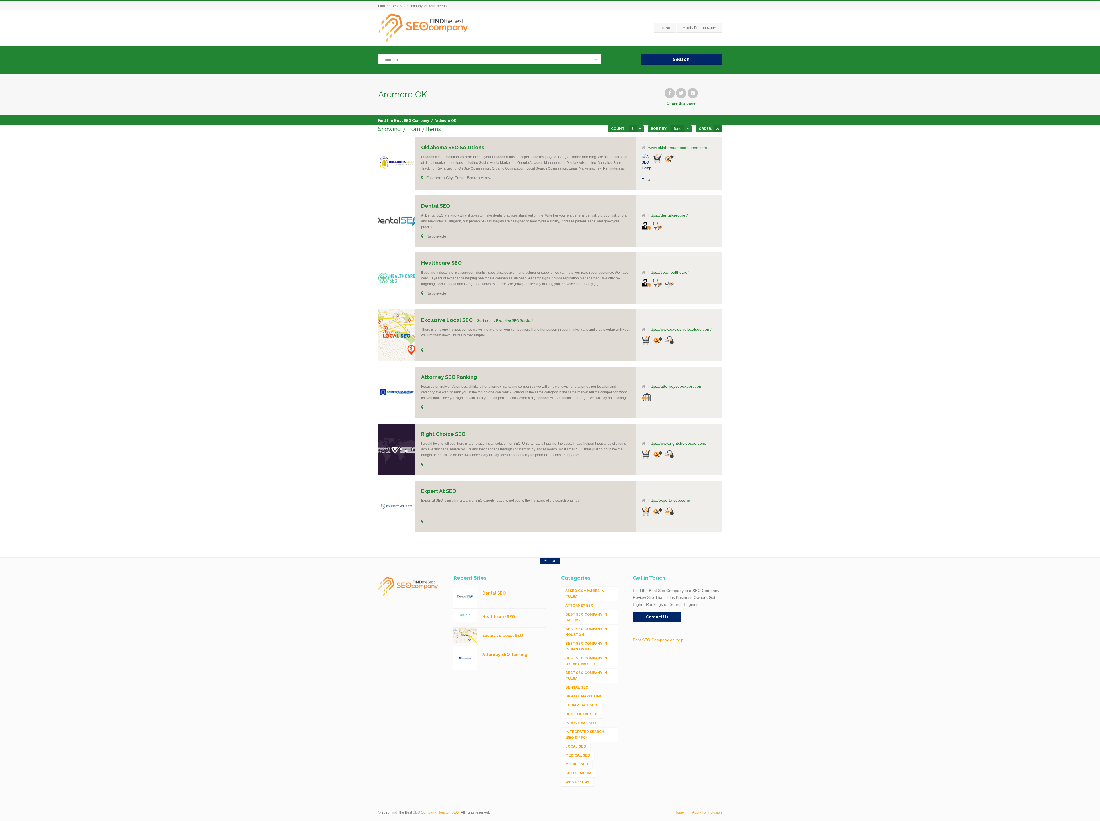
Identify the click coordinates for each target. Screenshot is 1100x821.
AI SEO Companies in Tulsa (584, 594)
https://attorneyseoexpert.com (675, 386)
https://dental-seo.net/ (668, 215)
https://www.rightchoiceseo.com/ (677, 443)
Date (677, 129)
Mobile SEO (576, 764)
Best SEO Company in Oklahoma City (586, 661)
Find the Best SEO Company (403, 121)
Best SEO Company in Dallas (586, 617)
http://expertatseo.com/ (669, 500)
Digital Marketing (584, 696)
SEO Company (424, 812)
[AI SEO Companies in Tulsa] (646, 168)
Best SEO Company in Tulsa (586, 676)
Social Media (578, 773)
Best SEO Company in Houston (586, 632)
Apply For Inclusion (699, 28)
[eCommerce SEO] (657, 158)
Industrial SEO (580, 723)
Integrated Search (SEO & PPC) (584, 735)
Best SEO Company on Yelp (658, 640)
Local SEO (575, 746)
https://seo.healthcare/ (668, 272)
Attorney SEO (579, 605)
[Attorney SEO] (646, 397)
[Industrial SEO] (669, 158)
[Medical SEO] (669, 283)
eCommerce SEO (581, 705)
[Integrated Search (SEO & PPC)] (669, 340)
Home (665, 28)
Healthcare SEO (581, 714)
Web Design (577, 782)
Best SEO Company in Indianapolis (586, 646)
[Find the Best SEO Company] (423, 27)
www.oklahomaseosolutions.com (677, 147)
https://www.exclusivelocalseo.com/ (680, 329)
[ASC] (718, 128)
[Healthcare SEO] (657, 226)
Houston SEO (448, 812)
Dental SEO (576, 687)
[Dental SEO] (646, 226)
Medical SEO (577, 755)
